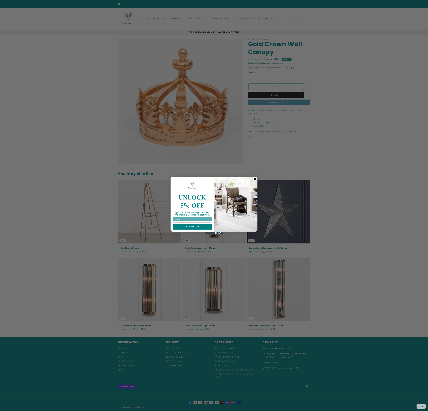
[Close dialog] (255, 179)
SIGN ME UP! (192, 227)
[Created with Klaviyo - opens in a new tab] (214, 233)
